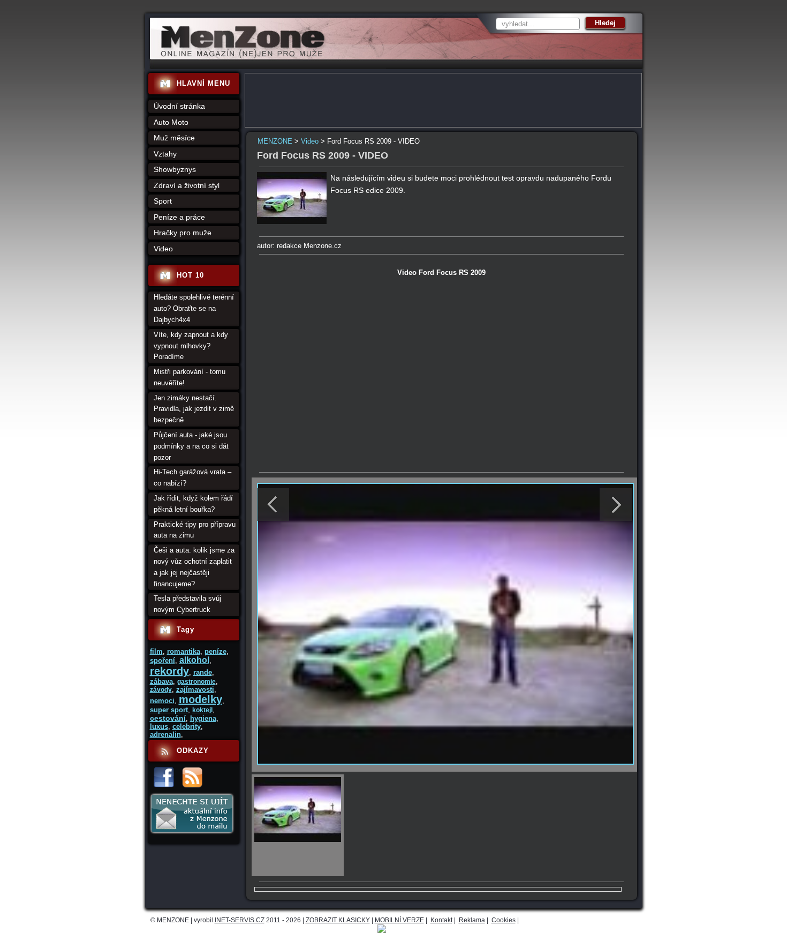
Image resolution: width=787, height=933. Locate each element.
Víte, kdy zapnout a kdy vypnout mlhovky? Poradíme (191, 346)
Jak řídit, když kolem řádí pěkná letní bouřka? (193, 503)
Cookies (503, 920)
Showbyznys (175, 169)
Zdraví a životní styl (187, 185)
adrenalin (165, 734)
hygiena (203, 718)
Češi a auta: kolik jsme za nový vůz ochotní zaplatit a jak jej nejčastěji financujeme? (194, 566)
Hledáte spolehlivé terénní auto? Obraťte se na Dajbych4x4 (194, 308)
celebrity (186, 726)
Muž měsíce (174, 137)
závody (161, 689)
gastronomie (196, 681)
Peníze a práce (179, 217)
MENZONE (275, 141)
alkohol (194, 660)
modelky (200, 699)
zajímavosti (195, 689)
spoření (162, 660)
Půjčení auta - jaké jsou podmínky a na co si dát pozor (191, 446)
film (156, 651)
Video (310, 141)
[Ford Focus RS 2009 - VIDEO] (292, 222)
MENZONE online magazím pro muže (239, 56)
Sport (163, 201)
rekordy (169, 671)
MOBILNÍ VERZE (399, 920)
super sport (169, 710)
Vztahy (165, 154)
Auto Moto (171, 122)
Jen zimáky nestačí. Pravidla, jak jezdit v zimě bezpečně (194, 409)
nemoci (162, 701)
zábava (161, 681)
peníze (215, 651)
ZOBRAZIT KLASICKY (338, 920)
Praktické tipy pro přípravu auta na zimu (195, 530)
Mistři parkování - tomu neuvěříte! (189, 377)
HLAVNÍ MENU (203, 83)
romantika (183, 651)
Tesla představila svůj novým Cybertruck (187, 604)
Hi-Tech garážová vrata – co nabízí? (192, 477)
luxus (159, 726)
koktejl (202, 710)
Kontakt (441, 920)
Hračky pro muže (182, 232)
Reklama (472, 920)
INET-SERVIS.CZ (239, 920)
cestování (168, 718)
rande (202, 672)
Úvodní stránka (179, 106)
